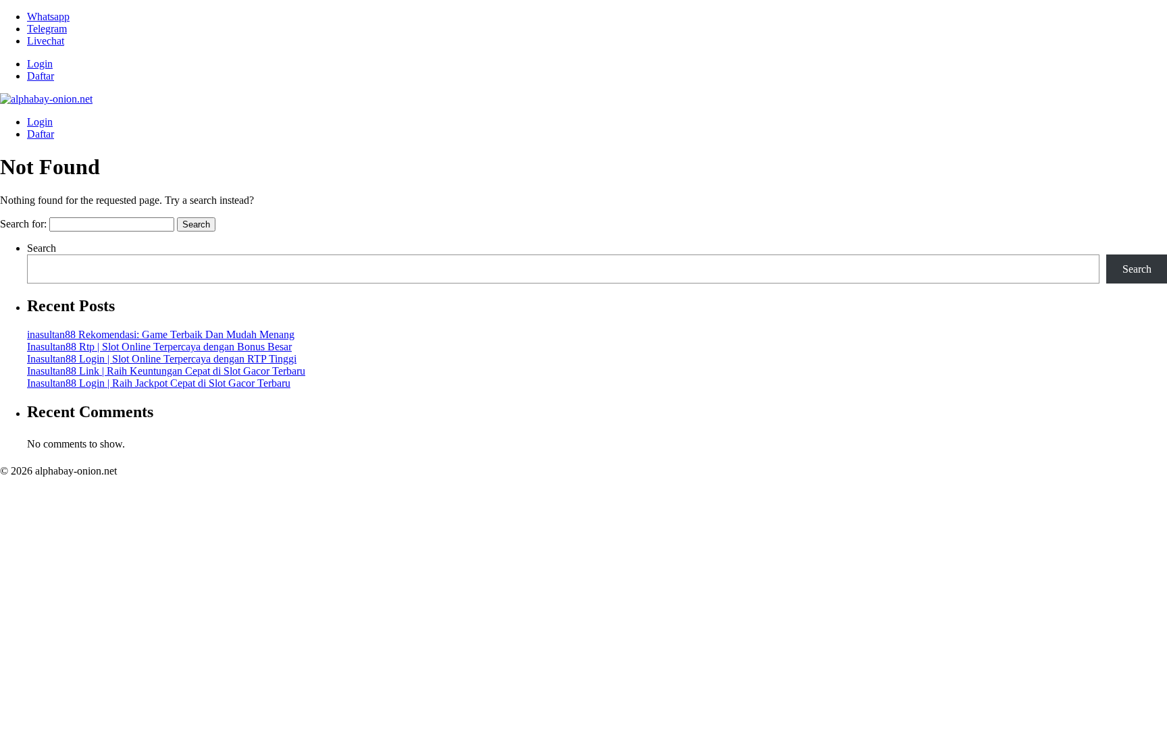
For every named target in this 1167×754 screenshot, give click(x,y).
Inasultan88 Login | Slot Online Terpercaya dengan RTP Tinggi (161, 359)
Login (40, 64)
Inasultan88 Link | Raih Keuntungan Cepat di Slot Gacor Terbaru (166, 371)
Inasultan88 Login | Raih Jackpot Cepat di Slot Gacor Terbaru (158, 383)
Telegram (47, 28)
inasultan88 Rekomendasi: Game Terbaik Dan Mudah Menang (160, 334)
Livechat (45, 41)
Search (41, 248)
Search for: (23, 224)
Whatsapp (48, 16)
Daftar (40, 76)
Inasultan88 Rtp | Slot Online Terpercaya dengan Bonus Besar (159, 346)
